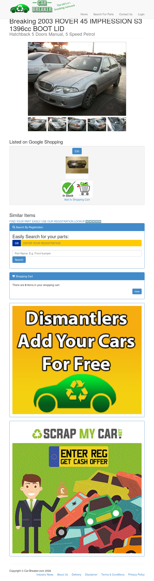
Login (141, 14)
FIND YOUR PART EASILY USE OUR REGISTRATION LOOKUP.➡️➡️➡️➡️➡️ (55, 221)
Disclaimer (91, 574)
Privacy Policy (136, 574)
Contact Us (125, 14)
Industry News (44, 574)
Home (84, 14)
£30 (77, 151)
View (137, 291)
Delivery (76, 574)
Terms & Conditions (113, 574)
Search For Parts (103, 14)
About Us (62, 574)
